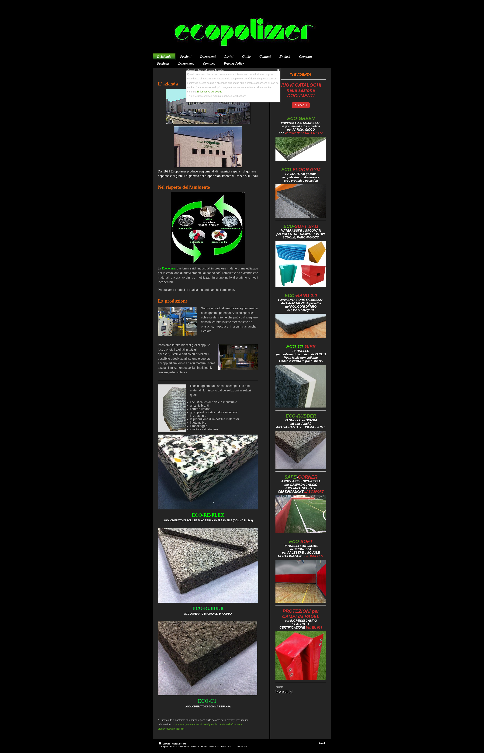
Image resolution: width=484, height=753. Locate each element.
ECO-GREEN (301, 118)
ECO (300, 169)
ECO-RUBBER (301, 415)
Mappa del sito (179, 744)
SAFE (300, 477)
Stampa (166, 744)
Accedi (322, 743)
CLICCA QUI (301, 105)
